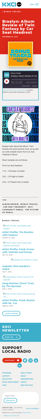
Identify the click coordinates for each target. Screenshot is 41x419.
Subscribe (26, 86)
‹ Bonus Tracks (11, 12)
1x (16, 82)
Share (34, 86)
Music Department (10, 382)
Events (24, 382)
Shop (4, 385)
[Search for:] (15, 395)
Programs (6, 373)
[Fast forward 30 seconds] (21, 82)
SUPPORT (10, 360)
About (23, 376)
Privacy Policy (26, 413)
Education (7, 379)
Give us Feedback (32, 408)
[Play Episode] (6, 81)
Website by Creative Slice (12, 416)
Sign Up (9, 337)
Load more (11, 313)
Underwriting (27, 379)
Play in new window (19, 90)
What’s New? (26, 373)
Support (6, 376)
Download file (7, 90)
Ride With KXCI (27, 385)
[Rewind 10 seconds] (12, 82)
